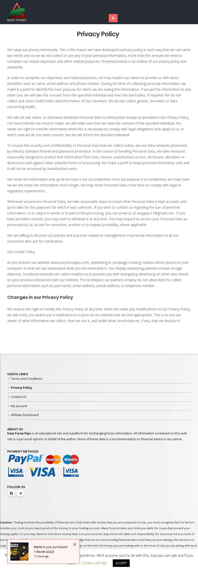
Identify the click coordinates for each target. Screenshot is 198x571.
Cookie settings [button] (94, 562)
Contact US (19, 397)
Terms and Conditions (27, 379)
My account (19, 406)
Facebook (11, 493)
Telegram (20, 493)
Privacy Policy (21, 388)
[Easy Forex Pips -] (17, 12)
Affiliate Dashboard (25, 415)
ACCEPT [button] (121, 563)
